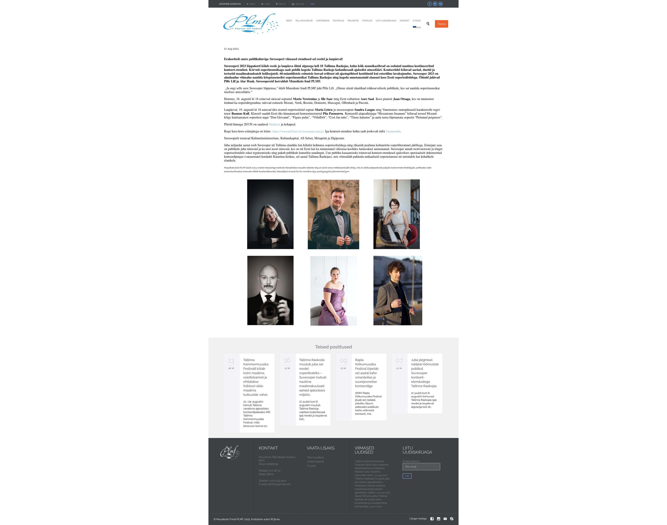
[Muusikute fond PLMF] (251, 24)
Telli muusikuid (315, 457)
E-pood (311, 465)
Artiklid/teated (315, 461)
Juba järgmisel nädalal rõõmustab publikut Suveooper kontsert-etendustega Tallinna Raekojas (425, 373)
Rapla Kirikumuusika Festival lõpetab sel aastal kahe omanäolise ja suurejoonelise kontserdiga (366, 373)
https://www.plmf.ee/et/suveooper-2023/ (297, 131)
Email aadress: (411, 461)
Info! (312, 4)
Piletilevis (274, 124)
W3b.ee (275, 519)
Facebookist (393, 131)
